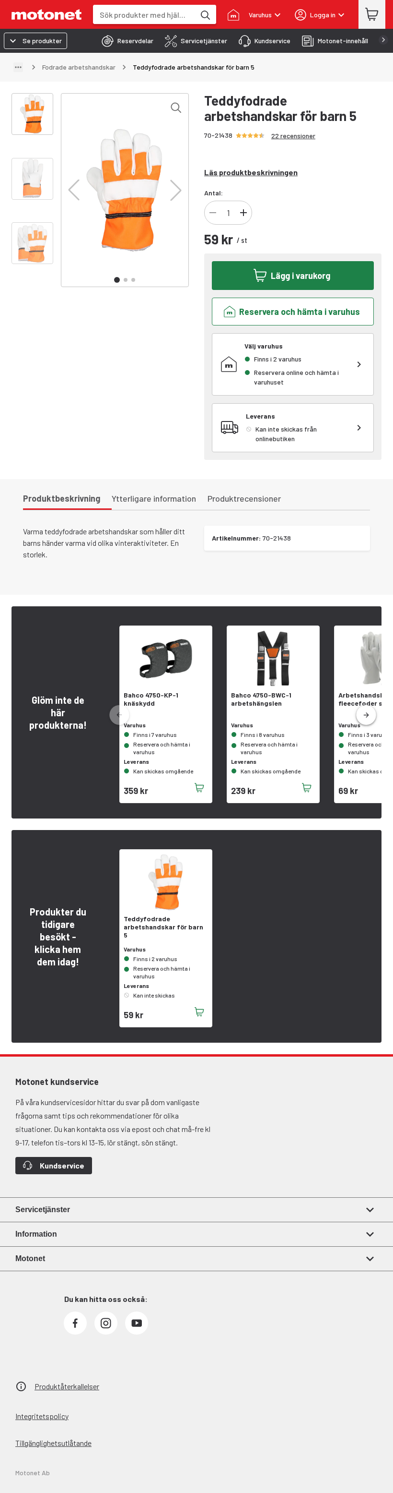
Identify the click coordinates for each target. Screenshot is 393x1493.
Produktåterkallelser (67, 1386)
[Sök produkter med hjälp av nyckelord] (204, 14)
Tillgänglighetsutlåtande (53, 1442)
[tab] (124, 40)
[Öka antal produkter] (243, 213)
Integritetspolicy (42, 1416)
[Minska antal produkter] (213, 213)
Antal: (213, 193)
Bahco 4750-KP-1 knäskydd (151, 699)
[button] (73, 190)
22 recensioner (293, 136)
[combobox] (144, 14)
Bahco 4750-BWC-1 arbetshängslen (261, 699)
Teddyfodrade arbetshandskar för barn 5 (163, 927)
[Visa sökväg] (18, 67)
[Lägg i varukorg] (199, 788)
